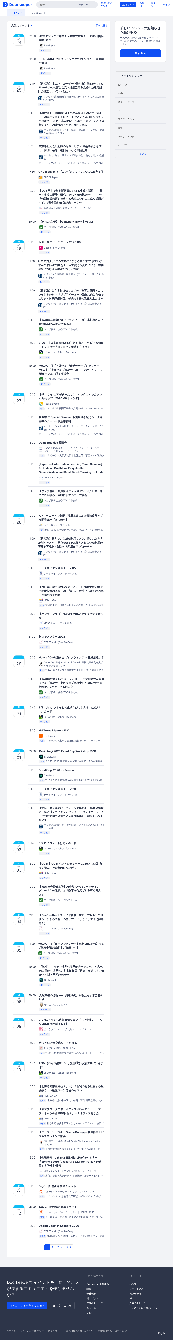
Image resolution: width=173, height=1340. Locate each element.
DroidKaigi (50, 756)
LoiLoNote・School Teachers (60, 352)
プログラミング (126, 119)
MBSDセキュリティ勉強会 (58, 623)
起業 (120, 127)
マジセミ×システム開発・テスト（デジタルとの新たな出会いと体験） (74, 428)
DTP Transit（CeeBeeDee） (59, 642)
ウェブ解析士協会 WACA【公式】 (62, 226)
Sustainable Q (52, 980)
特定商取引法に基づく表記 (112, 1330)
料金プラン (92, 1298)
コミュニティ (38, 12)
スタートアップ (126, 101)
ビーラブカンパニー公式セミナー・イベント (67, 1029)
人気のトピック (137, 1303)
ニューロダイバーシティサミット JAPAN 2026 (69, 1191)
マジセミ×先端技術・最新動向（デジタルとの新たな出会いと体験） (73, 276)
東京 (42, 741)
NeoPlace (49, 45)
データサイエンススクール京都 (60, 573)
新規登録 (140, 53)
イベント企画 (136, 1288)
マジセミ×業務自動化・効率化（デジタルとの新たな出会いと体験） (73, 98)
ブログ (90, 1312)
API (131, 1298)
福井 (42, 530)
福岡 (42, 408)
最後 (68, 1247)
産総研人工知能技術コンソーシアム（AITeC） (68, 207)
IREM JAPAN (51, 600)
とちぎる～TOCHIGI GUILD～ (60, 1048)
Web (120, 93)
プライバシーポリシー (32, 1330)
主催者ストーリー (95, 1303)
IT (119, 110)
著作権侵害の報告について (80, 1330)
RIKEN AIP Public (53, 477)
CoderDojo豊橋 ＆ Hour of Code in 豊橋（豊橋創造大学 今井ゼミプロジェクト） (73, 664)
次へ (59, 1247)
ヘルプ (133, 1284)
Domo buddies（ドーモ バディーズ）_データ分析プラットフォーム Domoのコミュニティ (74, 449)
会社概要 (91, 1293)
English (166, 4)
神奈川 (42, 1123)
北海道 (42, 1100)
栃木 (42, 1053)
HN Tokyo (49, 735)
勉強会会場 (135, 1293)
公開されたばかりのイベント (144, 1307)
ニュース (91, 1307)
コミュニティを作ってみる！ (27, 1305)
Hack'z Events (51, 403)
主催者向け (128, 4)
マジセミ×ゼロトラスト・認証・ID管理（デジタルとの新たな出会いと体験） (74, 131)
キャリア (122, 145)
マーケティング (126, 136)
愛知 (42, 670)
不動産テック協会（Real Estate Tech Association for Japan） (72, 1143)
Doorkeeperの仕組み (97, 1284)
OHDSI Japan (50, 177)
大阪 (42, 455)
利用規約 (11, 1330)
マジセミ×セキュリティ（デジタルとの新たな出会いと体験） (74, 157)
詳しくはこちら (62, 1305)
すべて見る (140, 153)
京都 (42, 605)
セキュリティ (55, 1330)
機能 (88, 1288)
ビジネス (122, 84)
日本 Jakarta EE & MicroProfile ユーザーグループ (70, 1170)
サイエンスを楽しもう (56, 1004)
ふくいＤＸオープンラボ (57, 525)
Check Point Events (54, 247)
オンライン (45, 50)
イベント (18, 12)
